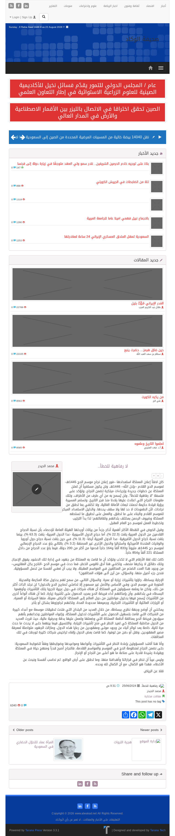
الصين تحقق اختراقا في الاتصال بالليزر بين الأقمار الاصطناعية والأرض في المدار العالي (87, 112)
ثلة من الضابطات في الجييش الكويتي (122, 182)
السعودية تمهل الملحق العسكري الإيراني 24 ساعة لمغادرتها (106, 237)
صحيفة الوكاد (142, 39)
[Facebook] (19, 6)
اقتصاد (150, 5)
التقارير (53, 5)
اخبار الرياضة (110, 5)
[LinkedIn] (26, 6)
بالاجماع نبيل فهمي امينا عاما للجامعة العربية (118, 218)
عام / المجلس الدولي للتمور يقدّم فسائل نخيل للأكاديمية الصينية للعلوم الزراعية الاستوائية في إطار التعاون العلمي (87, 88)
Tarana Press (33, 830)
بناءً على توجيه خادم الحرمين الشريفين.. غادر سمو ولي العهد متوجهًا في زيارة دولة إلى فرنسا (83, 164)
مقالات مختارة (152, 696)
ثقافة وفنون (131, 5)
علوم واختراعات (88, 5)
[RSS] (11, 6)
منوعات (68, 5)
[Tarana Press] (107, 830)
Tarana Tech (158, 830)
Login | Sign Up (22, 17)
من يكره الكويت (153, 397)
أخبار (163, 5)
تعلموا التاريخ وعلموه (149, 444)
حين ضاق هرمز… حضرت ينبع (144, 350)
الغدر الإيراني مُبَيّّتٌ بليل (147, 303)
